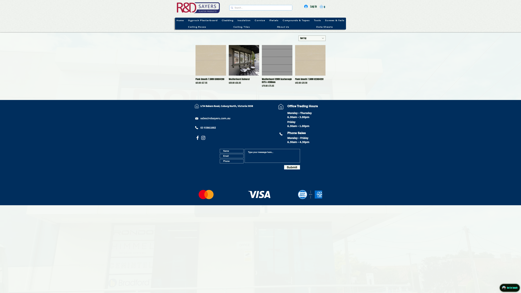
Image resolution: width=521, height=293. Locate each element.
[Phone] (196, 127)
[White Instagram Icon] (203, 138)
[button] (323, 6)
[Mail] (196, 118)
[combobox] (312, 38)
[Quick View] (211, 60)
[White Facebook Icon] (197, 138)
